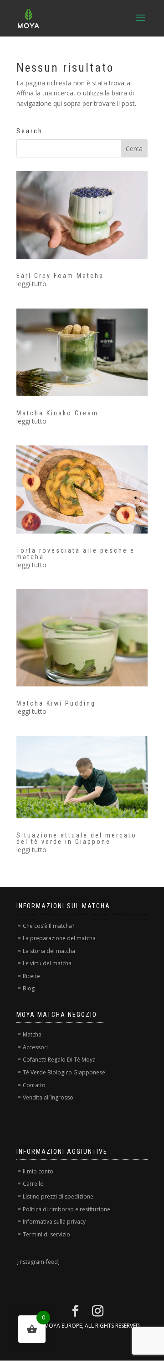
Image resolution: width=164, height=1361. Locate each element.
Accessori (35, 1047)
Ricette (31, 976)
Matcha (32, 1034)
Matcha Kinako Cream (57, 413)
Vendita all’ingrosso (48, 1097)
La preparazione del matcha (59, 938)
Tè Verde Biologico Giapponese (64, 1072)
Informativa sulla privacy (54, 1221)
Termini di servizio (46, 1234)
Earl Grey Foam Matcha (60, 275)
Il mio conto (38, 1171)
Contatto (34, 1085)
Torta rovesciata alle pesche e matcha (75, 553)
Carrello (33, 1184)
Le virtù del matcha (47, 963)
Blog (29, 988)
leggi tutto (31, 283)
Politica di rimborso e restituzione (66, 1209)
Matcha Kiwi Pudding (56, 703)
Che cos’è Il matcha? (48, 926)
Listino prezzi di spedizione (58, 1196)
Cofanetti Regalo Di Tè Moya (59, 1059)
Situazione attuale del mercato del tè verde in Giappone (76, 838)
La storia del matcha (49, 951)
